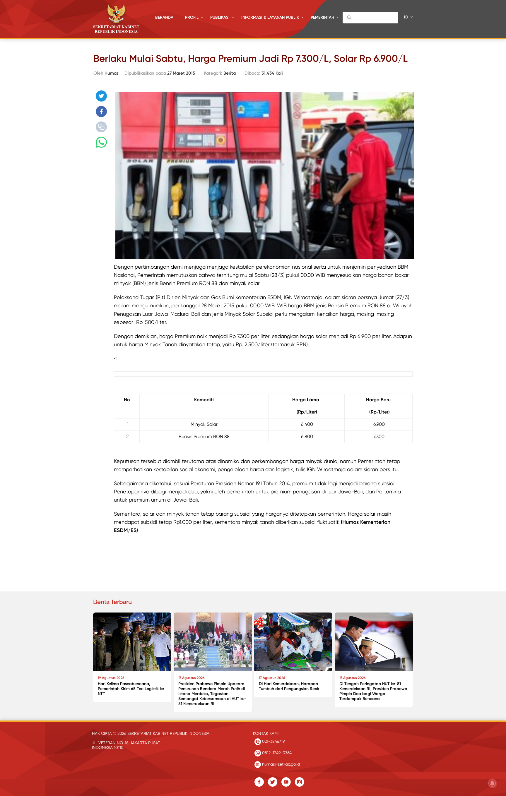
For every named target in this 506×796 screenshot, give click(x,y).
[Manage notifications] (492, 783)
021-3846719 (273, 741)
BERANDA (164, 17)
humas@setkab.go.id (280, 764)
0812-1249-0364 (276, 752)
